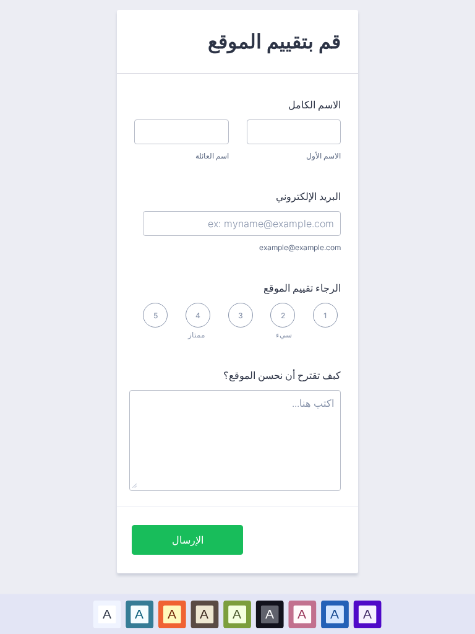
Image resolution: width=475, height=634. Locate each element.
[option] (107, 614)
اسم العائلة (212, 155)
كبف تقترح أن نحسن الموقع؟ (282, 375)
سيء (284, 334)
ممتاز (196, 334)
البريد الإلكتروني (308, 196)
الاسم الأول (323, 155)
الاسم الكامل (314, 104)
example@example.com (300, 247)
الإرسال (187, 540)
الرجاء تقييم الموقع (302, 288)
